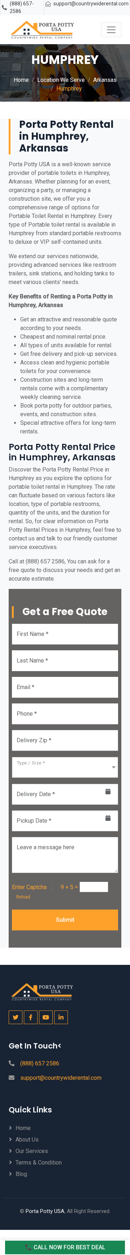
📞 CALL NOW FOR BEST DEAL (65, 1247)
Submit (65, 919)
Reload (21, 897)
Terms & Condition (39, 1162)
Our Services (32, 1151)
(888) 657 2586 (39, 1063)
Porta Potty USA (45, 1211)
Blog (21, 1174)
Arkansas (105, 79)
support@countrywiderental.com (91, 3)
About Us (27, 1139)
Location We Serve (61, 79)
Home (21, 79)
